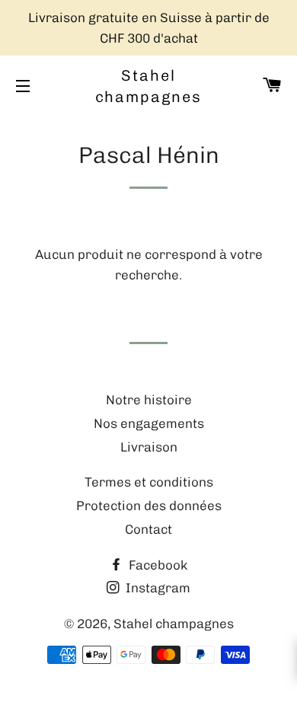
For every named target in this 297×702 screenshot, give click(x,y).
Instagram (156, 587)
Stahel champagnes (149, 86)
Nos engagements (149, 423)
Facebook (156, 565)
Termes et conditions (149, 482)
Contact (148, 529)
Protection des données (149, 505)
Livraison (148, 447)
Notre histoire (149, 399)
